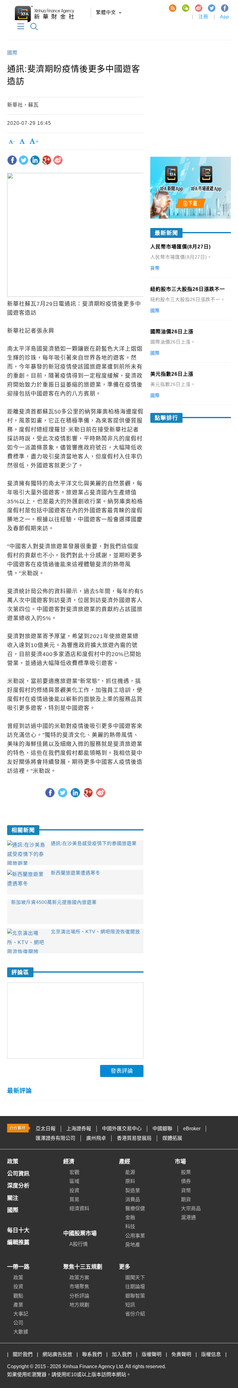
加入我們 (122, 1354)
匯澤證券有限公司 (55, 1138)
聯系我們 (92, 1354)
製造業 (132, 1190)
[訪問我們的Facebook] (224, 7)
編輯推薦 (18, 1242)
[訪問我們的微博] (198, 7)
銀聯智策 (135, 1295)
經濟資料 (79, 1208)
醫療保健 (135, 1208)
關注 (12, 1198)
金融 (130, 1217)
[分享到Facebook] (12, 160)
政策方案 (79, 1277)
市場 (180, 1161)
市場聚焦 (79, 1286)
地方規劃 (79, 1304)
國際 (12, 52)
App (224, 16)
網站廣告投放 (57, 1354)
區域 (74, 1181)
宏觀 (74, 1172)
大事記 (20, 1313)
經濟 (68, 1161)
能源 (130, 1172)
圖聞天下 (135, 1277)
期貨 (186, 1199)
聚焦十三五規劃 (82, 1267)
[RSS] (172, 7)
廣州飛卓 (96, 1138)
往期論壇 (135, 1286)
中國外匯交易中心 (122, 1128)
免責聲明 (181, 1354)
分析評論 (79, 1295)
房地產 (132, 1244)
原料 (130, 1181)
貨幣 (186, 1190)
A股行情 (78, 1244)
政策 (12, 1161)
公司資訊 (18, 1174)
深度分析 (18, 1186)
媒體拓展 (172, 1138)
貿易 (74, 1199)
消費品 (132, 1199)
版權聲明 (151, 1354)
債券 (186, 1181)
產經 (124, 1161)
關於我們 (23, 1354)
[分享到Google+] (46, 160)
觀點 (18, 1295)
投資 (74, 1190)
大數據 (20, 1331)
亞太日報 (45, 1128)
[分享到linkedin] (35, 160)
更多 (124, 1267)
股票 (186, 1172)
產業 (18, 1304)
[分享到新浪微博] (58, 160)
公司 (18, 1322)
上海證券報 (78, 1128)
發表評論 (122, 1071)
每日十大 (18, 1230)
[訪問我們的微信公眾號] (185, 7)
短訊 (130, 1304)
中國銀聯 (162, 1128)
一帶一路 (18, 1267)
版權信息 (211, 1354)
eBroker (192, 1128)
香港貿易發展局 (134, 1138)
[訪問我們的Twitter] (211, 7)
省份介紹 (135, 1313)
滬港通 (188, 1217)
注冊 (203, 16)
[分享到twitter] (23, 160)
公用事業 (135, 1235)
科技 (130, 1226)
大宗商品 (191, 1208)
